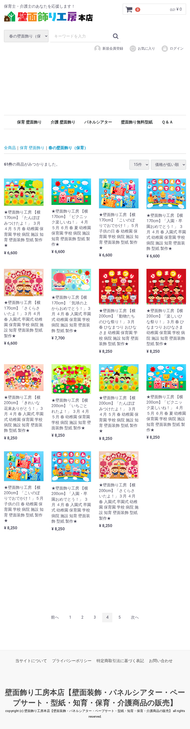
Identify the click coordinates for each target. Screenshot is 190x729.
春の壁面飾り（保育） (68, 147)
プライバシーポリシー (72, 660)
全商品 (10, 147)
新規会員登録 (112, 48)
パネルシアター (98, 122)
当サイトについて (31, 660)
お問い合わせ (161, 660)
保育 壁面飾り (29, 122)
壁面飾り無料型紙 (137, 122)
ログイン (177, 48)
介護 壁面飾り (63, 122)
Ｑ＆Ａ (167, 122)
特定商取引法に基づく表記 (120, 660)
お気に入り (146, 48)
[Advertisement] (95, 90)
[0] (129, 9)
